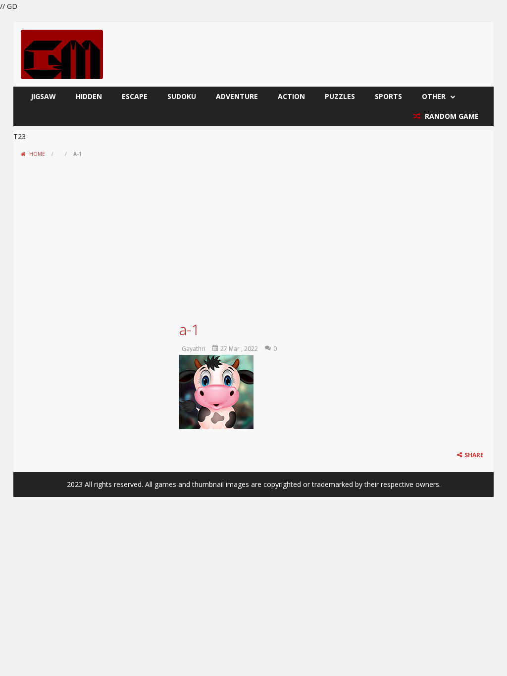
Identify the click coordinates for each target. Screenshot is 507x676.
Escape (135, 96)
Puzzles (340, 96)
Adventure (237, 96)
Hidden (89, 96)
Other (434, 96)
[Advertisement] (253, 235)
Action (291, 96)
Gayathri (193, 348)
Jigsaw (43, 96)
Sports (388, 96)
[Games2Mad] (62, 53)
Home (37, 153)
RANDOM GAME (451, 116)
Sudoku (181, 96)
